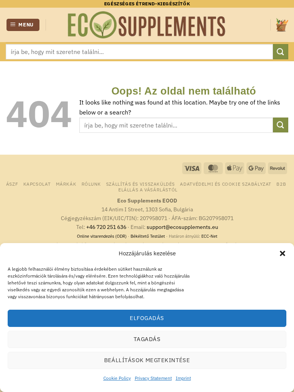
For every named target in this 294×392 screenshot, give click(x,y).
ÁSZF (12, 184)
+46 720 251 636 (106, 226)
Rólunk (91, 184)
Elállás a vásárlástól (148, 189)
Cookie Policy (117, 378)
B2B (281, 184)
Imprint (183, 378)
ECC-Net (209, 236)
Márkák (66, 184)
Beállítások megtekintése (147, 360)
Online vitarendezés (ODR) (102, 236)
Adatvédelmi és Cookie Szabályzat (225, 184)
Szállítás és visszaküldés (140, 184)
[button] (282, 253)
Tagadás (147, 339)
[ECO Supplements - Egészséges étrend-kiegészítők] (147, 25)
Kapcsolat (37, 184)
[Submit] (280, 51)
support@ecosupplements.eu (182, 226)
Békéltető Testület (148, 236)
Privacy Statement (153, 378)
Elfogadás (147, 318)
